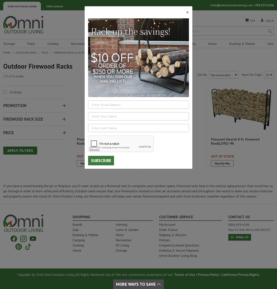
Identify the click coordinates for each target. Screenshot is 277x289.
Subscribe (101, 160)
